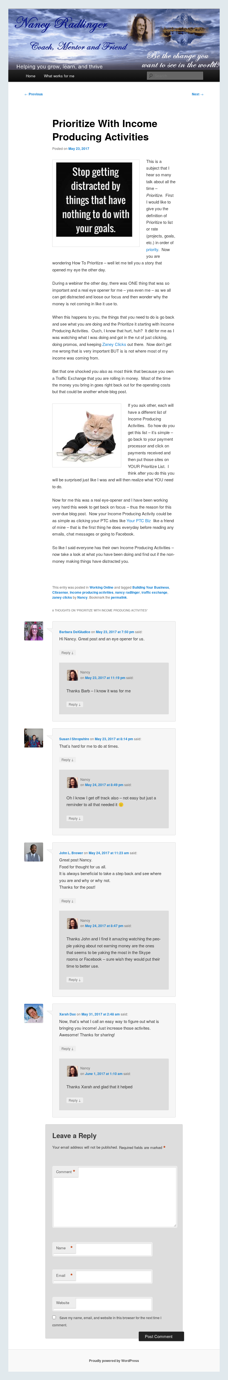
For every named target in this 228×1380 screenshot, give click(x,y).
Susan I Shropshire (74, 738)
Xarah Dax (67, 1014)
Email (64, 1275)
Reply (67, 652)
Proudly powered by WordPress (114, 1360)
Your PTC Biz (139, 520)
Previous (33, 93)
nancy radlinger (127, 592)
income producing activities (91, 592)
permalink (119, 597)
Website (62, 1302)
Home (30, 75)
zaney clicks (62, 597)
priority (152, 249)
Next (198, 93)
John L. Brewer (71, 852)
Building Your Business (150, 587)
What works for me (59, 75)
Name (64, 1247)
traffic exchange (154, 592)
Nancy (82, 597)
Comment (65, 1171)
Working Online (101, 587)
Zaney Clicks (114, 344)
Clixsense (60, 592)
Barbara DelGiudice (74, 631)
